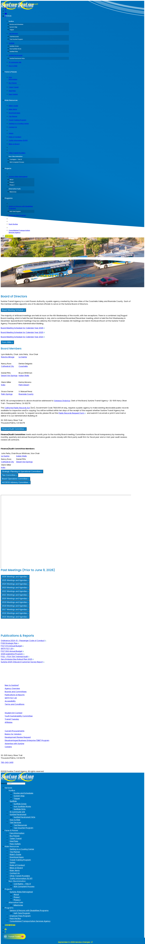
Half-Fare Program (15, 211)
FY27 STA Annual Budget (11, 646)
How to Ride (13, 66)
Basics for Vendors (13, 734)
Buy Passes (13, 83)
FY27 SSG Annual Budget (11, 651)
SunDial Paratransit (15, 55)
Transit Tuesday (12, 719)
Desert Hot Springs (9, 375)
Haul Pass (12, 91)
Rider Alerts (13, 109)
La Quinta (23, 357)
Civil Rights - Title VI (16, 159)
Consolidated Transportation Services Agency (19, 231)
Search (7, 241)
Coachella (23, 366)
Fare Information (13, 78)
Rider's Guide (13, 106)
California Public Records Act (17, 408)
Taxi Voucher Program (16, 39)
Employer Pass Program (17, 215)
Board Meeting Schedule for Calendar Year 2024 (22, 337)
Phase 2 (12, 185)
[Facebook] (6, 8)
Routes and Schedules (16, 24)
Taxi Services (13, 34)
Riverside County (26, 394)
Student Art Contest (13, 713)
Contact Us (13, 127)
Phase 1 (12, 182)
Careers (8, 746)
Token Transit (14, 87)
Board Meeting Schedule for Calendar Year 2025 (22, 332)
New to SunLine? (12, 685)
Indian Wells (24, 375)
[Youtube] (6, 13)
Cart (25, 4)
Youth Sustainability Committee (19, 716)
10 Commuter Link (15, 62)
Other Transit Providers (17, 153)
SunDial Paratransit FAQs (17, 58)
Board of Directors (11, 4)
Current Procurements (14, 731)
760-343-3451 (7, 762)
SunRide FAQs (14, 51)
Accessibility (10, 701)
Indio (3, 385)
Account (34, 4)
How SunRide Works (15, 49)
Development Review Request (18, 737)
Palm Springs (7, 394)
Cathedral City (7, 366)
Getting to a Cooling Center (19, 124)
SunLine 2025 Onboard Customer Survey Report (22, 662)
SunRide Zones (14, 46)
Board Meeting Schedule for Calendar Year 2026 (22, 328)
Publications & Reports (15, 695)
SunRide (11, 43)
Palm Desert (24, 385)
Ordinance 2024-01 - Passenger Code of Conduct (23, 640)
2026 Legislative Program (12, 654)
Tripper (12, 30)
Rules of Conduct (15, 137)
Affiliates (8, 722)
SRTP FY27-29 (7, 648)
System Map (13, 27)
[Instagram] (5, 16)
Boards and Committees (16, 691)
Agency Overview (12, 688)
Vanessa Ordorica (62, 400)
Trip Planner (13, 116)
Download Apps (14, 113)
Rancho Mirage (7, 357)
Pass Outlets (13, 94)
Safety (11, 133)
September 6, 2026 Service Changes (74, 942)
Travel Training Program (17, 120)
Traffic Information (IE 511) (18, 140)
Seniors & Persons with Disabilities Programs (21, 207)
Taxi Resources (14, 36)
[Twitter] (5, 11)
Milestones (13, 192)
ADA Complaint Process (17, 162)
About (11, 179)
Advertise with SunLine (14, 743)
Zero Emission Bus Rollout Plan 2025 (16, 659)
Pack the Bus (13, 224)
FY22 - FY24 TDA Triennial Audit (14, 656)
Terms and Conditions (14, 704)
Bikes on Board (14, 144)
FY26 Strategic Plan (9, 643)
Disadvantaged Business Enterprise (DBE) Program (27, 740)
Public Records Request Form (71, 413)
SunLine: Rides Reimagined (18, 177)
